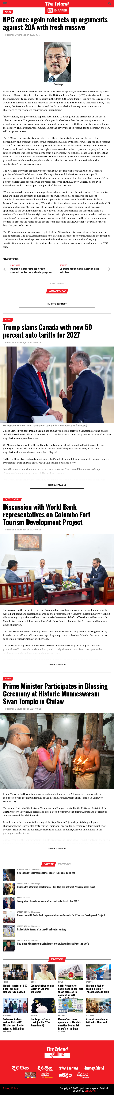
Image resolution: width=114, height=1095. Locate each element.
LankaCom (90, 1090)
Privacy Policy (10, 1088)
